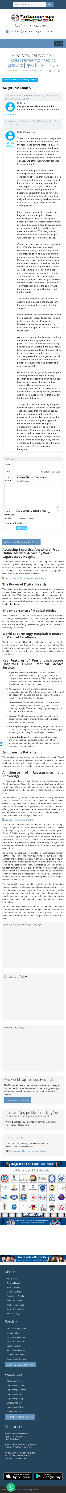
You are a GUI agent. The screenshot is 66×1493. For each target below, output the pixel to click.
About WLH (12, 1278)
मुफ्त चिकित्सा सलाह (43, 65)
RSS (55, 1116)
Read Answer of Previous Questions (20, 80)
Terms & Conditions (15, 1309)
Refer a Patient (13, 1332)
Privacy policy (13, 1313)
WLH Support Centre (16, 1350)
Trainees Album (14, 1411)
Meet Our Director (14, 1300)
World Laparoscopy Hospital (28, 1489)
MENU (60, 44)
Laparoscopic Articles (16, 1389)
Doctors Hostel (13, 1283)
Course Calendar (14, 1291)
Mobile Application (15, 1381)
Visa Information (14, 1345)
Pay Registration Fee (16, 1337)
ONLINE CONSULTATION (20, 1417)
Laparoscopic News (15, 1407)
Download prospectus (18, 1100)
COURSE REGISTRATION (20, 1364)
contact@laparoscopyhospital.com (35, 31)
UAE (46, 70)
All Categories (26, 95)
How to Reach (13, 1287)
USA (55, 70)
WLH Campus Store (15, 1341)
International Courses (16, 1359)
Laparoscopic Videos (16, 1385)
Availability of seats (15, 1296)
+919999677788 (35, 26)
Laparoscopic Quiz (15, 1394)
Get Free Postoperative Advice (22, 542)
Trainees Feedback (15, 1304)
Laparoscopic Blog (15, 1398)
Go (49, 4)
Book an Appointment (16, 1328)
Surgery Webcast (14, 1402)
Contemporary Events (16, 1354)
